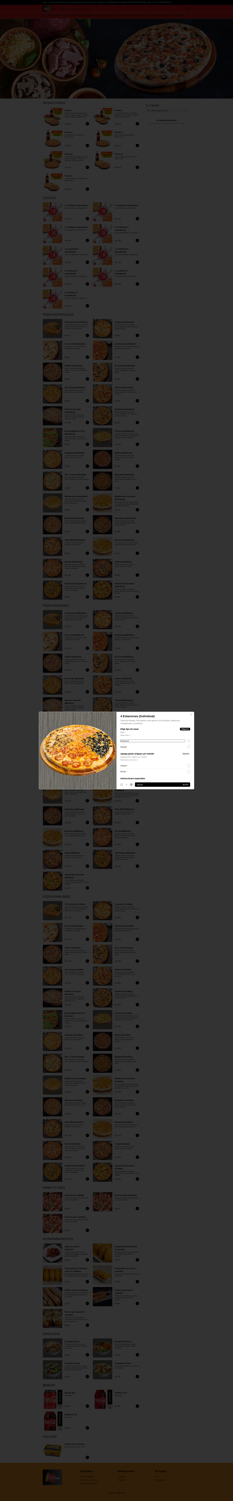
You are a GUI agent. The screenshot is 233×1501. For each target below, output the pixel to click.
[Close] (191, 715)
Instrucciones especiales (132, 778)
